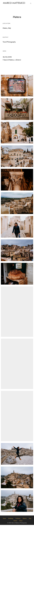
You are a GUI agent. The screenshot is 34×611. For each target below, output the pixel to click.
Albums (25, 518)
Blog (30, 518)
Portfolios (18, 518)
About (20, 520)
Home (4, 518)
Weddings (10, 518)
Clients (15, 520)
